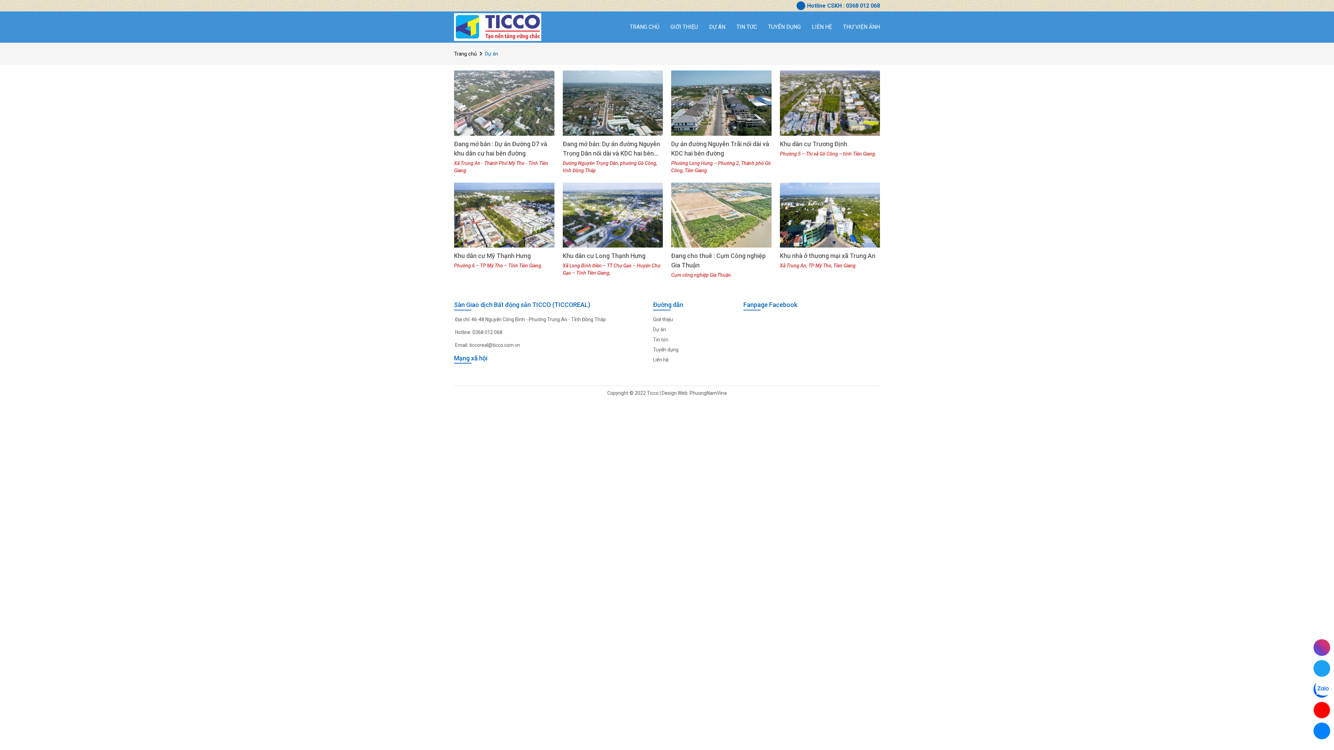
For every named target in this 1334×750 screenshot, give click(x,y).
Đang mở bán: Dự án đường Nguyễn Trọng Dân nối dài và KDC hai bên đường (611, 149)
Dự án (717, 27)
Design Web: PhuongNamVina (694, 393)
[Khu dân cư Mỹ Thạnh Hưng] (504, 215)
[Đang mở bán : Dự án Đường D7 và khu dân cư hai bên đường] (504, 103)
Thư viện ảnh (861, 27)
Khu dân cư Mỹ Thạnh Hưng (492, 255)
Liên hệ (822, 27)
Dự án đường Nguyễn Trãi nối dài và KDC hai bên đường (720, 148)
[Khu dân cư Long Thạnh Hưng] (613, 215)
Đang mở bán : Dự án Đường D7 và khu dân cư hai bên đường (500, 148)
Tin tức (746, 27)
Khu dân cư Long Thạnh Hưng (604, 255)
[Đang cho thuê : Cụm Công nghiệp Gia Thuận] (721, 215)
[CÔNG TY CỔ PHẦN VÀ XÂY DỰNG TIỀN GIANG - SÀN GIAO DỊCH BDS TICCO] (497, 27)
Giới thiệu (684, 27)
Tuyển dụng (784, 27)
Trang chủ (644, 27)
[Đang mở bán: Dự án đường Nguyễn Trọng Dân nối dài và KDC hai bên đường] (613, 103)
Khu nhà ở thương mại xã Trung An (827, 255)
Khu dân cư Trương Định (813, 144)
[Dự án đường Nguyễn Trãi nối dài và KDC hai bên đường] (721, 103)
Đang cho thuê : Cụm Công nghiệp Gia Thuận (718, 260)
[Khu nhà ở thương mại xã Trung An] (830, 215)
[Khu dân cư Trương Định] (830, 103)
